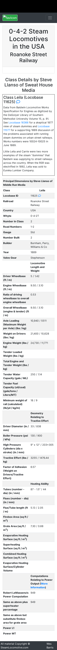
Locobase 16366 (18, 122)
